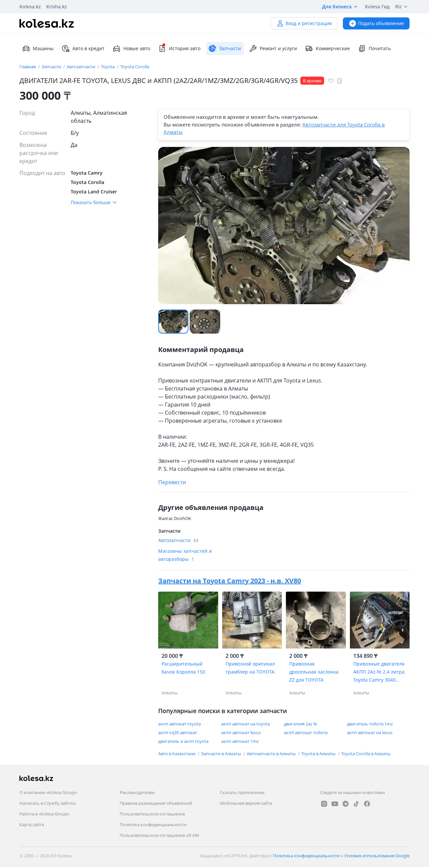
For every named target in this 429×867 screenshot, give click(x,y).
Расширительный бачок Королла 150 (183, 668)
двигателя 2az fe (300, 724)
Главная (28, 67)
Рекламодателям (137, 792)
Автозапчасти (81, 67)
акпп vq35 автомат (177, 732)
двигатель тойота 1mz (370, 724)
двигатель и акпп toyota (183, 741)
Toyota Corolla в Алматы (365, 754)
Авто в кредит (88, 48)
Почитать (380, 48)
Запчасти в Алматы (221, 754)
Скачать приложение (242, 792)
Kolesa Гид (377, 6)
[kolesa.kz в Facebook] (367, 804)
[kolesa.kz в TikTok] (356, 804)
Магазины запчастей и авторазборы (185, 555)
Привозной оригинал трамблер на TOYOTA (250, 668)
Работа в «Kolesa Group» (44, 814)
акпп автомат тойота (305, 732)
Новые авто (136, 48)
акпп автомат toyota (179, 724)
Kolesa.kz (30, 6)
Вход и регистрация (309, 23)
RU (398, 6)
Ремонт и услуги (278, 48)
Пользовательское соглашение (152, 814)
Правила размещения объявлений (156, 803)
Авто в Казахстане (177, 754)
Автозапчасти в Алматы (272, 754)
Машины (43, 48)
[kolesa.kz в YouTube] (335, 804)
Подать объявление (381, 23)
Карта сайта (31, 824)
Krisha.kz (56, 6)
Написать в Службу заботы (47, 803)
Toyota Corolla (134, 67)
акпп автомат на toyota (245, 724)
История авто (184, 48)
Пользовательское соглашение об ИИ (159, 835)
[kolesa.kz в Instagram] (324, 804)
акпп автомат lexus (241, 732)
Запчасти (52, 67)
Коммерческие (333, 48)
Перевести (172, 482)
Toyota (108, 67)
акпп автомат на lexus (369, 732)
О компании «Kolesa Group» (48, 792)
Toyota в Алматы (318, 754)
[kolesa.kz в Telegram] (346, 804)
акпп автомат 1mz (240, 741)
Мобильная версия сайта (246, 803)
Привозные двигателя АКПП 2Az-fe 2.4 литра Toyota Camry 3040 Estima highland (379, 672)
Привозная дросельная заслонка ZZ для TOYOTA (314, 672)
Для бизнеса (337, 6)
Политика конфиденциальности (153, 824)
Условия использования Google (377, 856)
